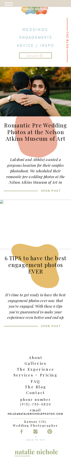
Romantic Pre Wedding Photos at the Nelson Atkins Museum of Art (35, 131)
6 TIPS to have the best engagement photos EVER (36, 264)
